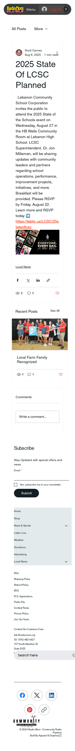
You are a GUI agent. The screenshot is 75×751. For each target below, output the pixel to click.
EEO (16, 590)
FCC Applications (23, 596)
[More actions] (56, 52)
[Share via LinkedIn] (38, 280)
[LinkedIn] (51, 695)
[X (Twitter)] (37, 695)
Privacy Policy (21, 613)
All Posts (19, 29)
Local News (23, 266)
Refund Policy (21, 584)
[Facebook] (22, 695)
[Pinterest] (30, 710)
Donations (20, 547)
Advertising (20, 554)
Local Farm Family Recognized (32, 359)
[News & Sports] (66, 525)
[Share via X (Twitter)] (28, 280)
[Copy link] (44, 710)
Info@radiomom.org (24, 635)
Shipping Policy (22, 579)
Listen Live (20, 532)
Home (17, 511)
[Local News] (66, 561)
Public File (19, 602)
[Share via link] (48, 280)
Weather (19, 540)
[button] (66, 9)
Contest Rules (21, 607)
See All (55, 310)
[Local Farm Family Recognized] (40, 334)
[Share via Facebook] (18, 280)
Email (18, 470)
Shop (17, 518)
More (38, 29)
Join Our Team (21, 619)
